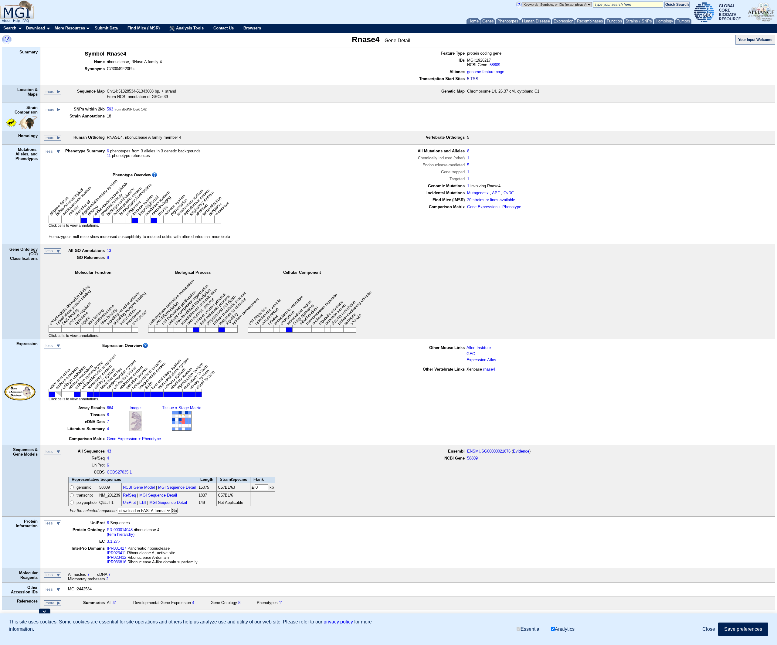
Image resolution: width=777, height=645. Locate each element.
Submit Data (106, 28)
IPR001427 (116, 548)
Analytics (565, 629)
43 (109, 451)
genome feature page (485, 72)
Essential (531, 629)
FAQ (25, 20)
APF (496, 193)
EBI (142, 502)
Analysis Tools (189, 28)
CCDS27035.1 (119, 472)
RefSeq (129, 495)
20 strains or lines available (491, 200)
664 (110, 408)
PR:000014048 (120, 530)
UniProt (129, 502)
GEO (471, 353)
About (6, 20)
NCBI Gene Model (139, 487)
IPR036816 (116, 562)
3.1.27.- (113, 541)
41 (115, 602)
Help (16, 20)
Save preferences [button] (743, 629)
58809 (495, 65)
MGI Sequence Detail (177, 487)
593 (110, 109)
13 (109, 250)
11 (109, 155)
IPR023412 (116, 557)
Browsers (252, 28)
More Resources (70, 28)
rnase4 (489, 369)
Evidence (521, 451)
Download (35, 28)
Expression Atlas (481, 360)
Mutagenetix (478, 193)
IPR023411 (116, 553)
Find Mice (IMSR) (143, 28)
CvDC (509, 193)
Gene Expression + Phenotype (494, 207)
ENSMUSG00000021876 (489, 451)
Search (9, 28)
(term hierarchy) (120, 534)
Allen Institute (479, 347)
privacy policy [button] (338, 621)
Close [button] (708, 629)
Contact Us (223, 28)
